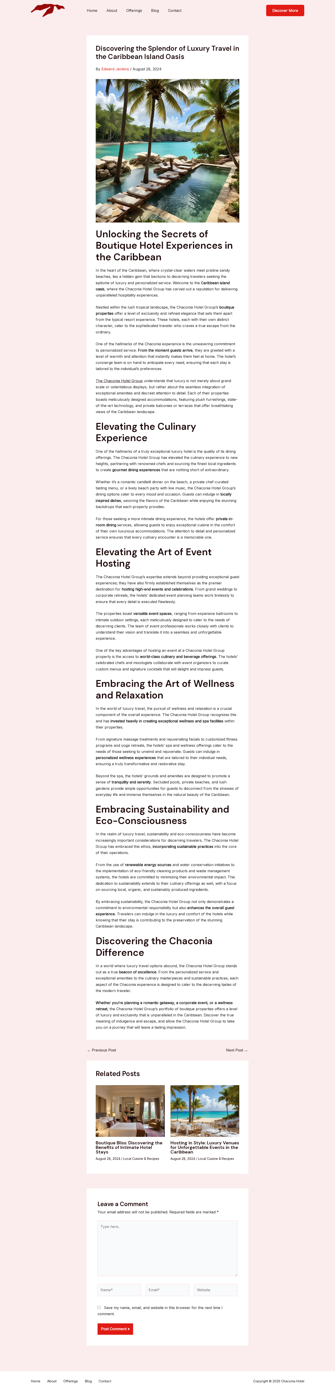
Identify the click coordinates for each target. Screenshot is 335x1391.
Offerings (134, 10)
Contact (174, 10)
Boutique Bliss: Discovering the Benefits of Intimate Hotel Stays (129, 1147)
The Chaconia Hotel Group (119, 380)
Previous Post (101, 1050)
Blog (155, 10)
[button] (285, 10)
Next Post (237, 1050)
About (111, 10)
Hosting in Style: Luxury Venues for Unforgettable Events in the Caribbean (204, 1147)
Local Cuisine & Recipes (141, 1159)
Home (92, 10)
